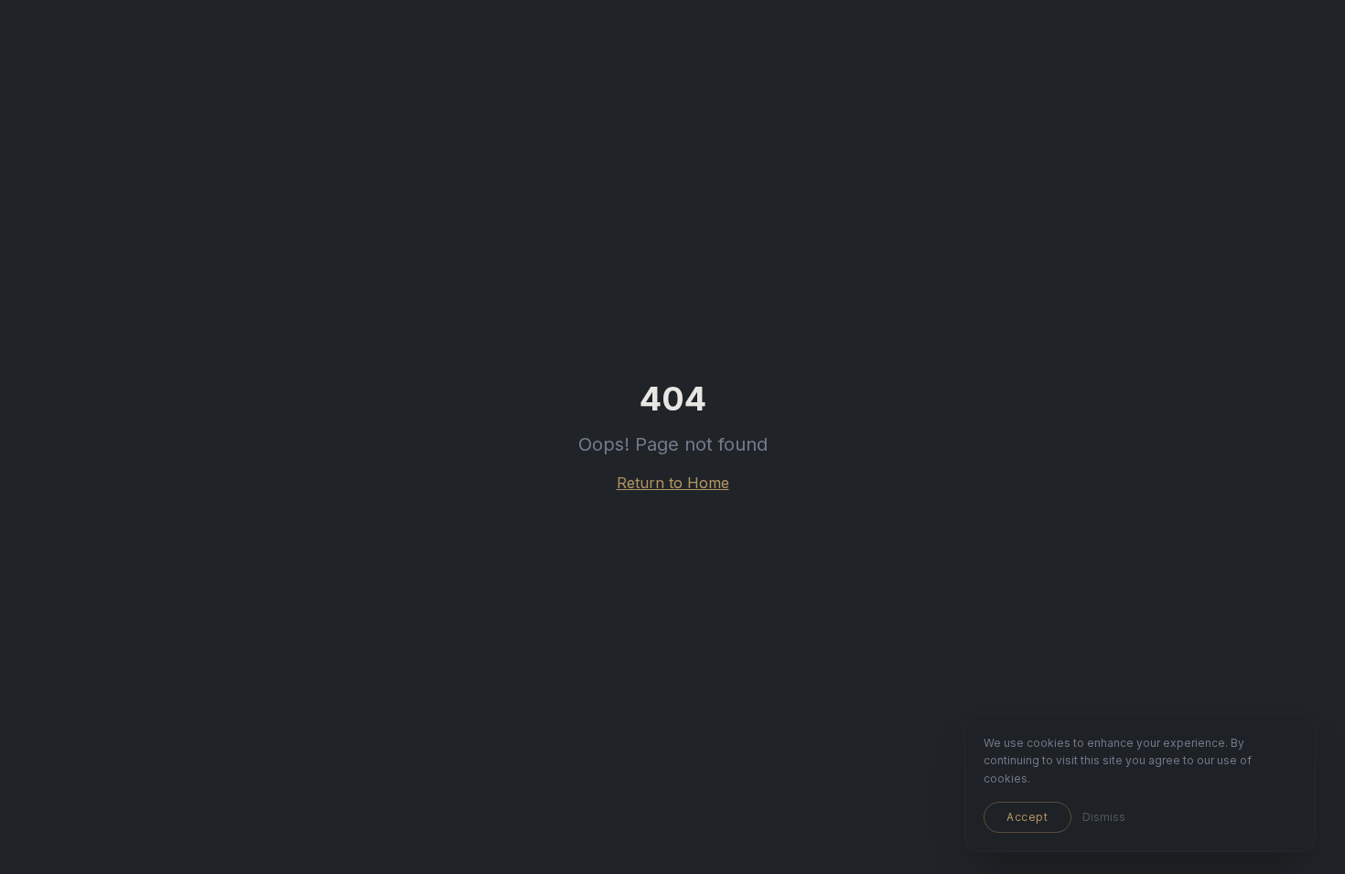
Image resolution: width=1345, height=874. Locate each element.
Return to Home (673, 483)
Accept (1027, 817)
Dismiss (1103, 817)
